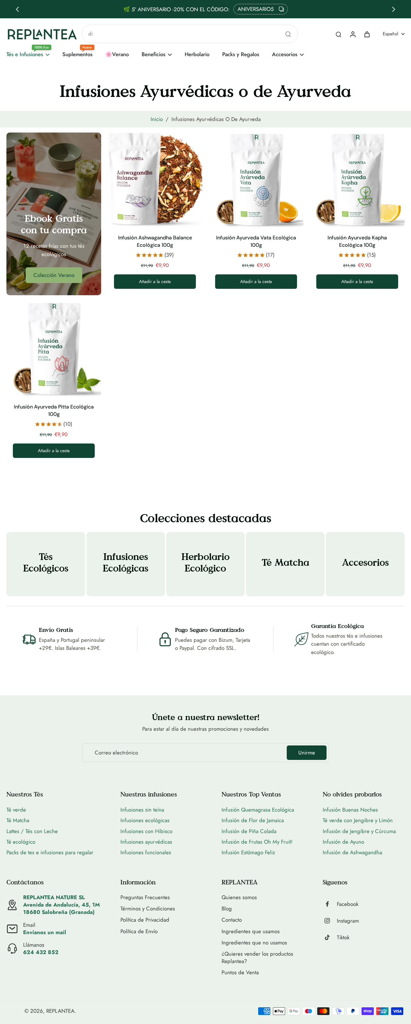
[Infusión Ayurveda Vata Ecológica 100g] (256, 180)
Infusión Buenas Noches (350, 809)
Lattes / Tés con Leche (32, 831)
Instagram (348, 921)
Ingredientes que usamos (251, 931)
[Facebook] (330, 904)
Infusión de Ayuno (343, 842)
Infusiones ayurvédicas (146, 842)
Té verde (16, 809)
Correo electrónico (116, 752)
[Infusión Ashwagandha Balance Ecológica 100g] (155, 180)
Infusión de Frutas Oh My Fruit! (257, 842)
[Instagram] (330, 921)
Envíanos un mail (44, 932)
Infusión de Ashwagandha (352, 852)
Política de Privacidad (144, 920)
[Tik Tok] (330, 937)
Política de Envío (139, 931)
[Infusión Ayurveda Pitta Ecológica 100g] (53, 349)
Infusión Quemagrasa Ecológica (258, 809)
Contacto (232, 920)
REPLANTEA (60, 1011)
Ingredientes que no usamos (254, 942)
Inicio (157, 119)
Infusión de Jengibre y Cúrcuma (359, 831)
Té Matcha (17, 820)
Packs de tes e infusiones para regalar (49, 852)
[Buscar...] (288, 34)
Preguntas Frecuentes (145, 897)
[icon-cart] (367, 34)
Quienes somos (239, 897)
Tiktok (343, 937)
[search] (338, 34)
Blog (227, 908)
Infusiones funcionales (145, 852)
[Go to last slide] (17, 9)
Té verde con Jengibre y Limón (358, 820)
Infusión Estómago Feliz (248, 852)
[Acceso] (352, 34)
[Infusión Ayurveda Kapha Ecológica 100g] (357, 180)
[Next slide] (393, 9)
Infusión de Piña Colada (249, 831)
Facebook (347, 904)
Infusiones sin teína (142, 809)
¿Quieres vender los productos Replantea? (257, 957)
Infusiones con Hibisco (146, 831)
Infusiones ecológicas (145, 820)
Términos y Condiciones (147, 908)
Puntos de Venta (240, 972)
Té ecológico (20, 842)
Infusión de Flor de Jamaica (253, 820)
